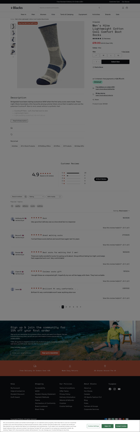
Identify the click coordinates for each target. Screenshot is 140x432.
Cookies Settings (93, 426)
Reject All (108, 426)
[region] (70, 426)
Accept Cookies (121, 426)
